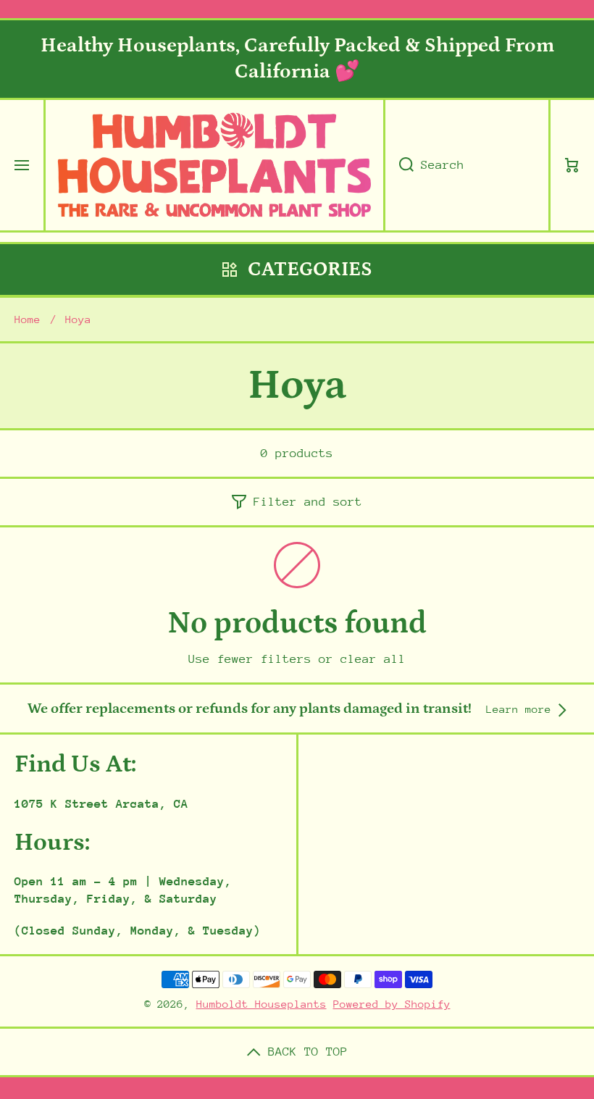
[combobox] (467, 165)
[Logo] (214, 165)
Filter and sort (308, 502)
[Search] (398, 165)
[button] (572, 165)
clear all (373, 659)
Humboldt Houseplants (261, 1004)
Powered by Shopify (392, 1004)
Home (27, 319)
